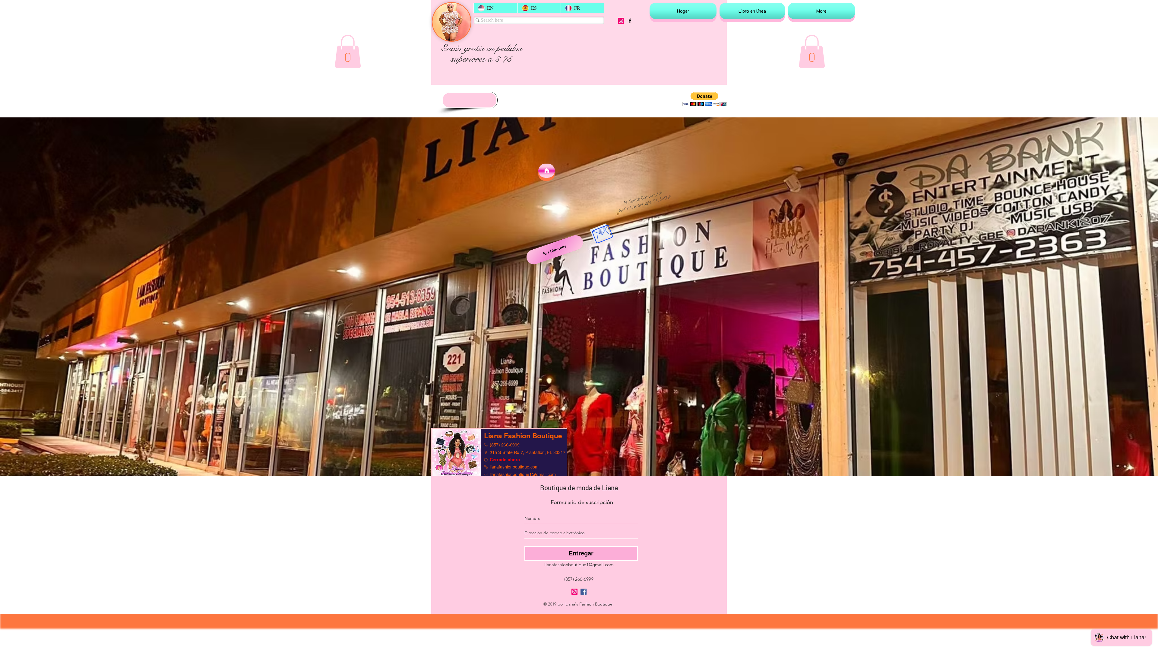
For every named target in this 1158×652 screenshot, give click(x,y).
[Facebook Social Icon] (584, 592)
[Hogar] (546, 171)
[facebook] (630, 21)
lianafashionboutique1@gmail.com (579, 564)
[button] (348, 51)
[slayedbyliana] (621, 21)
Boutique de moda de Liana (579, 487)
